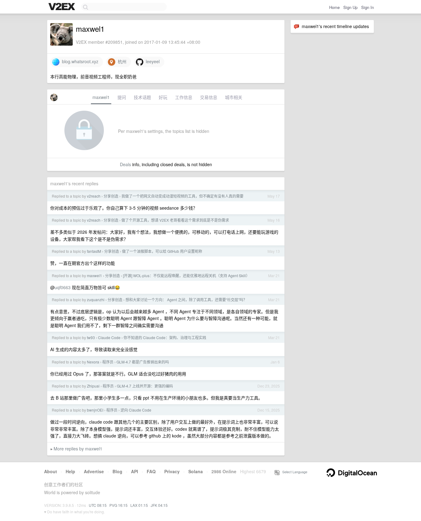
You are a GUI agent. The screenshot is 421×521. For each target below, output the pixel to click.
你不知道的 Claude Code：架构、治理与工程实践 (165, 337)
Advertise (94, 471)
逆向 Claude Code (136, 409)
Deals (125, 164)
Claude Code (109, 337)
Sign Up (350, 7)
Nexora (93, 361)
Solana (195, 471)
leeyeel (151, 61)
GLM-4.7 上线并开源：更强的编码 (145, 385)
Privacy (172, 471)
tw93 (91, 337)
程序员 (107, 361)
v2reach (93, 196)
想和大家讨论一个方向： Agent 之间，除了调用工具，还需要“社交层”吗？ (186, 299)
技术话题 (142, 97)
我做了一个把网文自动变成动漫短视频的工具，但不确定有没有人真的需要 (182, 196)
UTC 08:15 (98, 505)
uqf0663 (63, 287)
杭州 (120, 61)
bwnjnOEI (95, 409)
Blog (117, 471)
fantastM (94, 251)
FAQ (151, 471)
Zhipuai (93, 385)
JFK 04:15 (159, 505)
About (50, 471)
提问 (121, 97)
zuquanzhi (95, 299)
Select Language (293, 471)
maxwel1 (101, 97)
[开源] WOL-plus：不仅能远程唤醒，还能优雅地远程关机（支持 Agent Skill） (186, 275)
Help (70, 471)
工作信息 (183, 97)
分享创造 (111, 196)
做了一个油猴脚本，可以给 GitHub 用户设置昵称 (162, 251)
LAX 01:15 (139, 505)
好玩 (163, 97)
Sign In (367, 7)
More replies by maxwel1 (78, 448)
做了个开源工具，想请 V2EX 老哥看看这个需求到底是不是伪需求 (175, 220)
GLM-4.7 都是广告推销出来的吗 (142, 361)
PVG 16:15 (118, 505)
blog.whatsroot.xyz (78, 61)
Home (334, 7)
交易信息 (208, 97)
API (134, 471)
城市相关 (233, 97)
